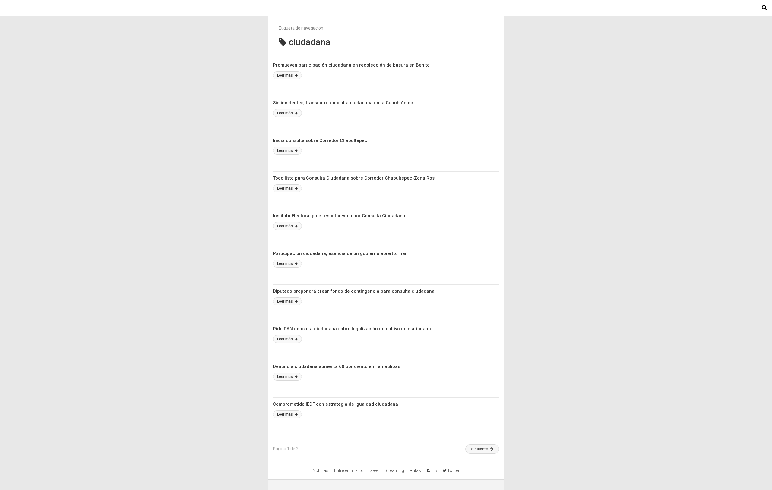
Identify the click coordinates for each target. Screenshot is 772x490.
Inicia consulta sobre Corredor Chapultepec (320, 140)
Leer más (285, 75)
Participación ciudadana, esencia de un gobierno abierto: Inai (339, 253)
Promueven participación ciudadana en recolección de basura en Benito (351, 65)
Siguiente (479, 449)
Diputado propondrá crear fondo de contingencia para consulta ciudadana (354, 291)
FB (434, 470)
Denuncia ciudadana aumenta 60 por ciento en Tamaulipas (336, 366)
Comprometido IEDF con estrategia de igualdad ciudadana (335, 404)
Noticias (320, 470)
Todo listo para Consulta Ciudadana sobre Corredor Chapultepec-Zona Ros (354, 178)
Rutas (415, 470)
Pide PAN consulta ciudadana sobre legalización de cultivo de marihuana (352, 328)
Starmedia (386, 7)
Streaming (394, 470)
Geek (374, 470)
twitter (454, 470)
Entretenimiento (349, 470)
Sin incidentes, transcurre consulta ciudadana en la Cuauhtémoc (343, 102)
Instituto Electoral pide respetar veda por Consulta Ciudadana (339, 215)
